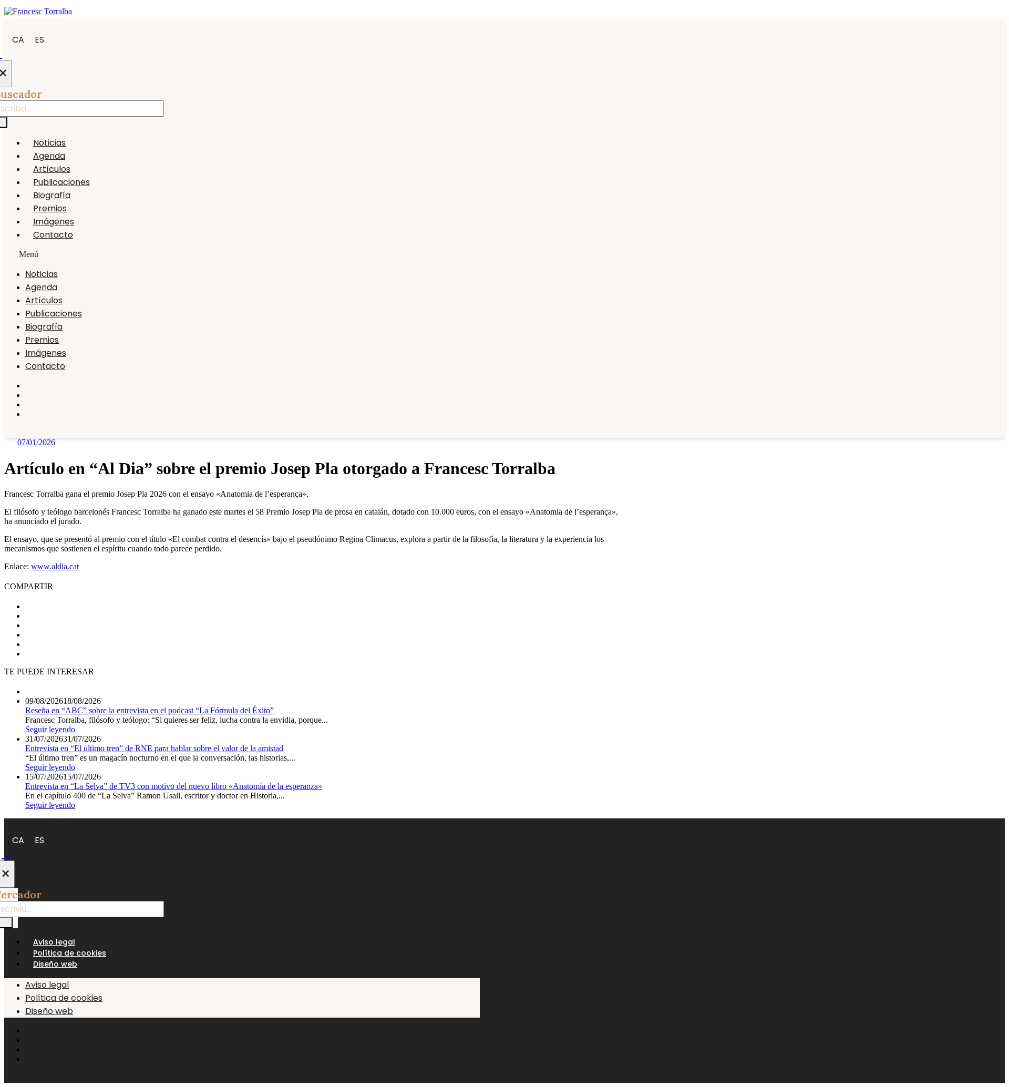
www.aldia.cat (55, 566)
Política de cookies (69, 953)
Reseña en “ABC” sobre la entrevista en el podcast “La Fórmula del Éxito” (149, 710)
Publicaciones (61, 182)
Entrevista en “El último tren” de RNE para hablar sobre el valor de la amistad (154, 748)
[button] (242, 254)
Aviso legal (54, 942)
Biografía (51, 195)
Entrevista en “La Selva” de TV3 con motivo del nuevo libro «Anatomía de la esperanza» (173, 786)
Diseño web (55, 964)
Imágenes (53, 222)
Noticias (49, 143)
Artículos (51, 169)
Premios (50, 208)
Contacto (53, 235)
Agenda (49, 156)
